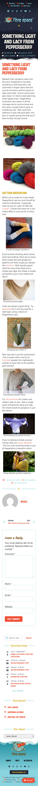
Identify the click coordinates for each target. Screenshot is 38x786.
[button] (19, 25)
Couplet (5, 208)
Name (8, 584)
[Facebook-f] (21, 11)
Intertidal (6, 360)
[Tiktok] (17, 11)
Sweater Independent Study (20, 663)
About (8, 760)
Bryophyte (6, 309)
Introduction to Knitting (19, 676)
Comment (10, 554)
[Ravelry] (8, 11)
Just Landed (9, 55)
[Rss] (30, 11)
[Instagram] (12, 11)
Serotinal (10, 265)
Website (8, 607)
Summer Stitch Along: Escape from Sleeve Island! (22, 655)
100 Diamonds (11, 399)
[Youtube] (25, 11)
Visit (17, 760)
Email (8, 595)
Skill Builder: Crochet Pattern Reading (21, 684)
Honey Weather (24, 442)
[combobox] (13, 638)
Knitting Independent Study (20, 670)
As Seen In (28, 760)
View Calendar (18, 691)
